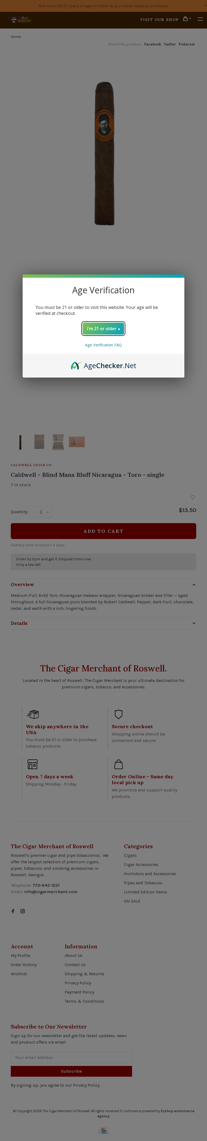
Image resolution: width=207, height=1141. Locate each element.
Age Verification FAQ (103, 344)
